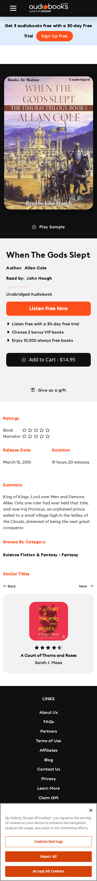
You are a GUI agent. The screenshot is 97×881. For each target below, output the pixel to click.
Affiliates (48, 750)
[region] (48, 842)
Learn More (48, 788)
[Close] (90, 810)
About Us (48, 712)
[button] (9, 586)
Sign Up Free (54, 36)
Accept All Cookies (48, 871)
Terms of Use (48, 741)
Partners (48, 731)
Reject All (48, 856)
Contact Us (48, 769)
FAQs (48, 722)
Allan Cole (36, 268)
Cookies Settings (48, 841)
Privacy (48, 779)
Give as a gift (52, 390)
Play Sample (52, 227)
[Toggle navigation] (13, 8)
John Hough (39, 278)
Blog (48, 760)
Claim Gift (48, 798)
